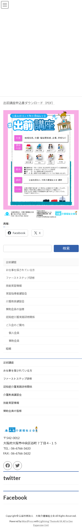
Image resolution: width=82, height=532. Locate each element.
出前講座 (11, 262)
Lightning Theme (48, 521)
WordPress (28, 521)
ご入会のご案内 (15, 325)
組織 (8, 348)
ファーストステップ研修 (20, 277)
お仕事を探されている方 (20, 269)
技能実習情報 (14, 285)
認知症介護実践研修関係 (20, 317)
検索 (66, 248)
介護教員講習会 (15, 301)
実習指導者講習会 (16, 293)
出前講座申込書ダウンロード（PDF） (29, 103)
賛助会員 (14, 340)
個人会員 (14, 332)
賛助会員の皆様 (15, 309)
